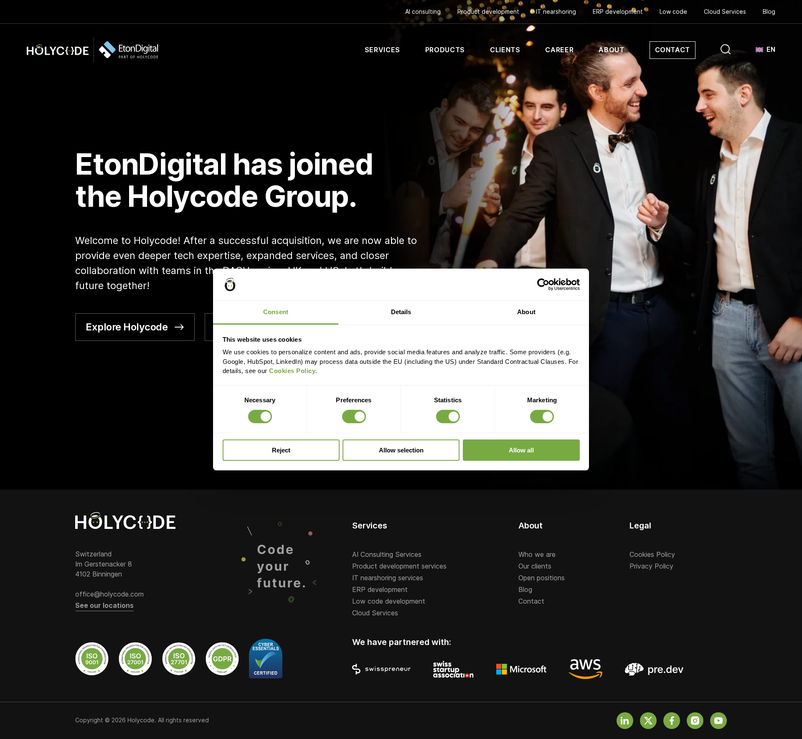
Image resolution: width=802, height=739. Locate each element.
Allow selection (401, 450)
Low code (673, 12)
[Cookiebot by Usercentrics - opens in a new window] (543, 284)
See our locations (104, 605)
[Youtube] (718, 720)
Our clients (534, 566)
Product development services (399, 566)
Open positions (541, 578)
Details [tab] (401, 311)
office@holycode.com (109, 594)
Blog (769, 12)
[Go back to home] (92, 50)
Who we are (537, 555)
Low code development (388, 601)
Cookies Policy (652, 555)
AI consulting (423, 12)
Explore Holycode (127, 327)
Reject (281, 450)
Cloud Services (725, 12)
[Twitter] (648, 720)
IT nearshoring (556, 12)
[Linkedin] (625, 720)
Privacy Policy (651, 566)
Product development (488, 12)
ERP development (618, 12)
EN (770, 49)
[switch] (354, 416)
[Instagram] (695, 720)
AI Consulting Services (386, 555)
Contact (531, 601)
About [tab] (526, 311)
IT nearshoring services (387, 578)
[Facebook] (671, 720)
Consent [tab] (275, 311)
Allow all (521, 450)
